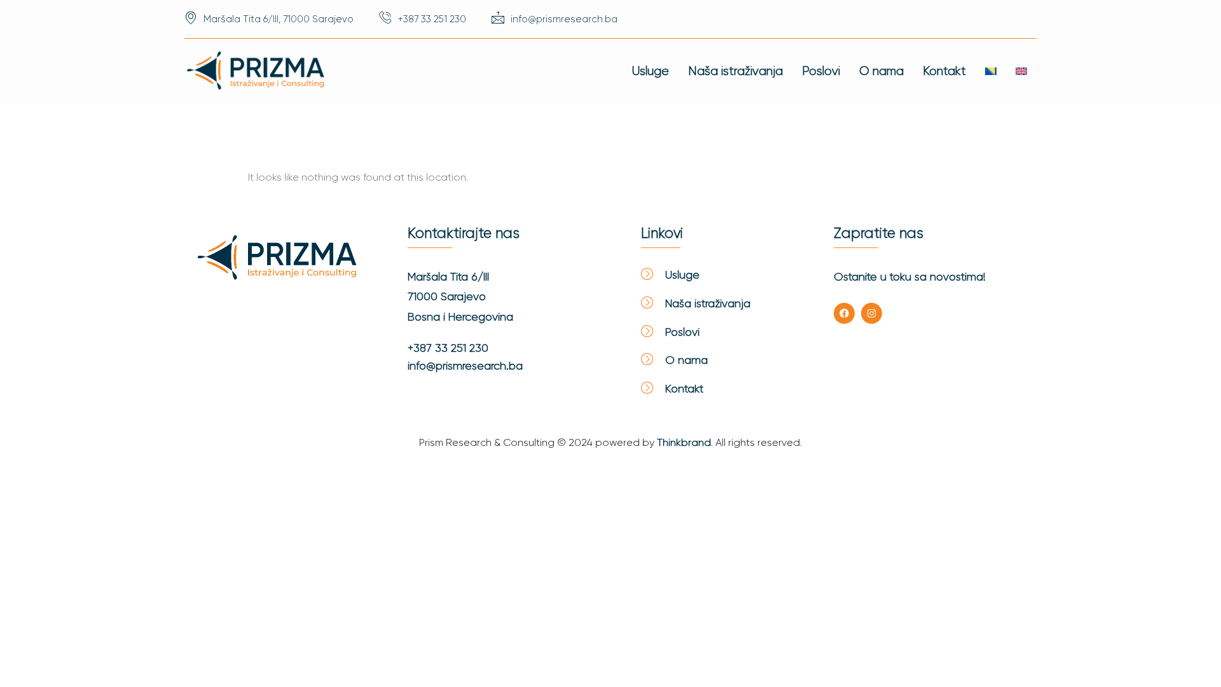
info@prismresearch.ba (465, 365)
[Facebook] (844, 313)
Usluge (650, 71)
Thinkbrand (684, 442)
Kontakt (944, 71)
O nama (881, 71)
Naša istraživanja (735, 71)
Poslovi (821, 71)
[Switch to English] (1021, 71)
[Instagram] (871, 313)
